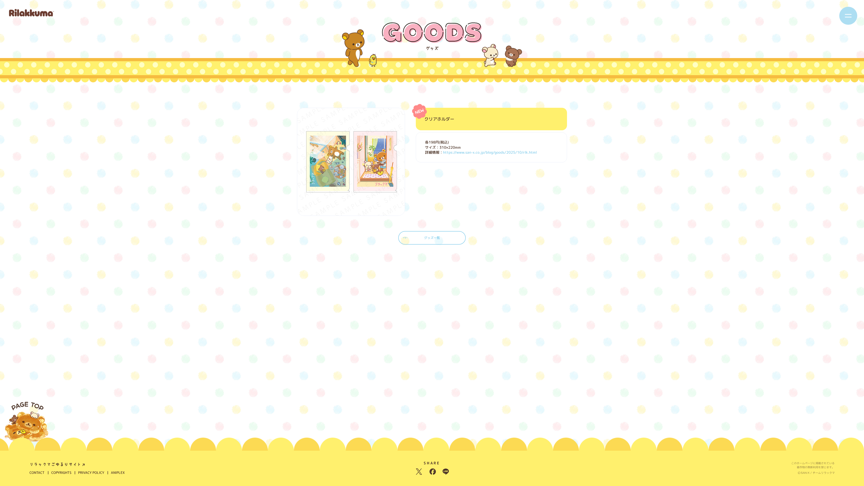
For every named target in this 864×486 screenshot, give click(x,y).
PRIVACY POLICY (91, 472)
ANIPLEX (118, 472)
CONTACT (37, 472)
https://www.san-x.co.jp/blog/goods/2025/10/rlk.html (490, 152)
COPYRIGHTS (61, 472)
